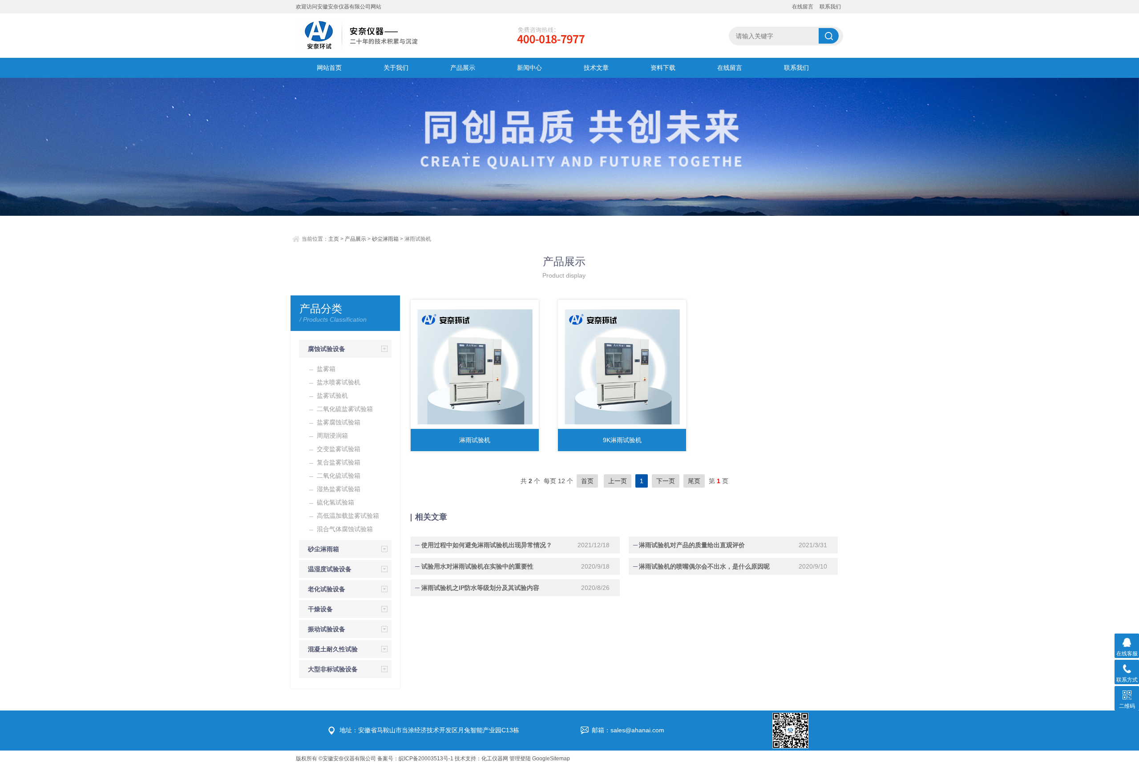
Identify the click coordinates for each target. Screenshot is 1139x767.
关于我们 (396, 67)
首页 (587, 480)
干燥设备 (320, 609)
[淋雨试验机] (475, 366)
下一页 (665, 480)
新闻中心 (529, 67)
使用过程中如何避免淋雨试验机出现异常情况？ (486, 545)
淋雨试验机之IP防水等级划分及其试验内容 (480, 587)
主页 (333, 239)
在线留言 (802, 7)
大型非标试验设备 (333, 669)
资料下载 (662, 67)
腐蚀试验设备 (326, 348)
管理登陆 (520, 758)
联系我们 (830, 7)
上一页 (617, 480)
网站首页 (329, 67)
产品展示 (462, 67)
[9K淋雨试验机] (622, 366)
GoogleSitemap (551, 758)
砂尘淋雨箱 (385, 239)
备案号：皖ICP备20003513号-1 (415, 758)
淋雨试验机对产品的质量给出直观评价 (692, 545)
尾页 (694, 480)
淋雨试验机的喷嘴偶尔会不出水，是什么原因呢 (704, 566)
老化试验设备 (326, 589)
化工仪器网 (494, 758)
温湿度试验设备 (329, 569)
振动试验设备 (326, 629)
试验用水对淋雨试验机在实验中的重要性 (477, 566)
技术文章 (596, 67)
